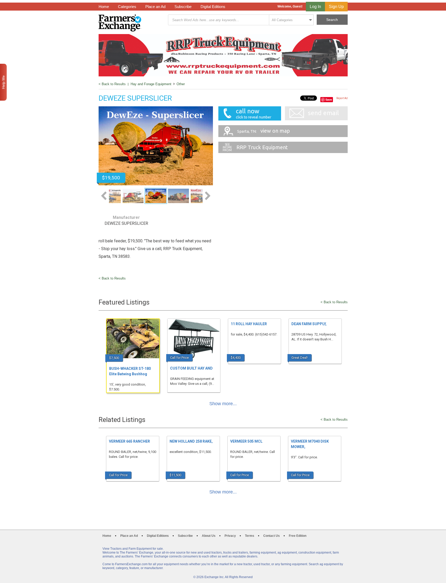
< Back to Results (112, 84)
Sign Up (336, 6)
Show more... (223, 403)
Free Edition (297, 536)
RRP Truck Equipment (262, 147)
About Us (209, 536)
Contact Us (271, 536)
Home (104, 6)
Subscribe (183, 6)
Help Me (3, 82)
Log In (315, 6)
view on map (263, 131)
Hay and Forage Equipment (151, 84)
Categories (127, 6)
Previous (104, 195)
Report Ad (342, 98)
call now (253, 113)
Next (207, 195)
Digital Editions (213, 6)
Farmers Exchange (120, 22)
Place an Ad (155, 6)
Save (328, 99)
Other (181, 84)
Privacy (230, 536)
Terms (249, 536)
